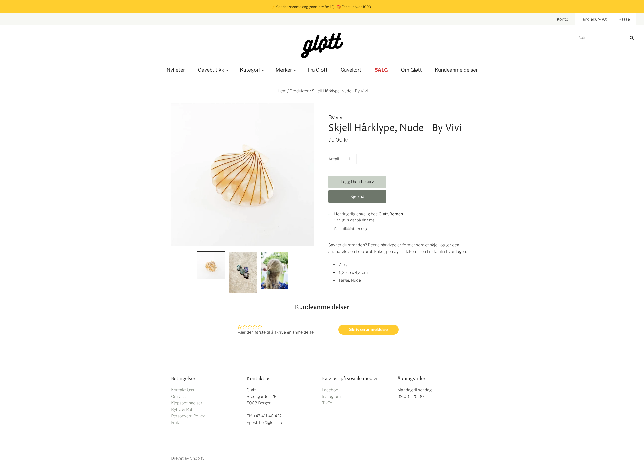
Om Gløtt (411, 70)
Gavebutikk (211, 70)
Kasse (624, 19)
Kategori (250, 70)
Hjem (281, 91)
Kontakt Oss (182, 389)
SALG (381, 70)
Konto (562, 19)
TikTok (328, 403)
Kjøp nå (357, 196)
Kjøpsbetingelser (186, 403)
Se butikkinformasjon (352, 229)
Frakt (176, 422)
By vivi (336, 117)
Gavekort (351, 70)
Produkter (299, 91)
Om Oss (178, 396)
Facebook (331, 389)
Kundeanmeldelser (456, 70)
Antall (333, 159)
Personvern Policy (188, 416)
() (593, 19)
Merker (284, 70)
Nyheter (176, 70)
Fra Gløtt (318, 70)
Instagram (331, 396)
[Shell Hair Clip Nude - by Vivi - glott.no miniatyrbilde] (211, 265)
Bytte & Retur (183, 409)
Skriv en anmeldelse (368, 329)
